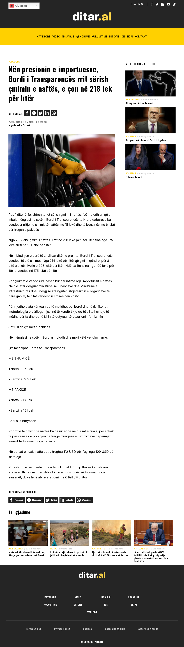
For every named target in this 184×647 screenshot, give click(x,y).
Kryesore (43, 36)
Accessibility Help (115, 629)
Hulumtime (99, 36)
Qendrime (83, 36)
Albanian (20, 5)
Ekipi (129, 36)
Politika (130, 136)
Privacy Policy (62, 629)
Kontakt (141, 36)
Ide (123, 36)
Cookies (87, 629)
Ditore (114, 36)
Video (56, 36)
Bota (53, 548)
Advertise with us (148, 629)
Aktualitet (14, 61)
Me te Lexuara (135, 64)
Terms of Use (33, 629)
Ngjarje (68, 36)
